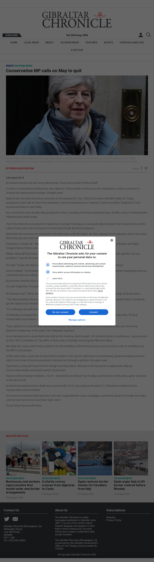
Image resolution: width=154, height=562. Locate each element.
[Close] (112, 240)
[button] (77, 278)
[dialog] (77, 281)
